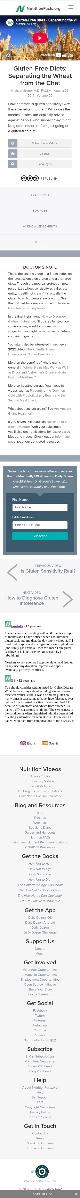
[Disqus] (40, 670)
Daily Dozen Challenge (40, 932)
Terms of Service (40, 1117)
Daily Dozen (40, 927)
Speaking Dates (40, 827)
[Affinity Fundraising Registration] (42, 1171)
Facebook (40, 1010)
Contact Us (40, 1133)
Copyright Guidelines (40, 1107)
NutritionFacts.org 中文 (40, 1040)
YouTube (40, 1030)
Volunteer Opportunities (40, 969)
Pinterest (40, 1020)
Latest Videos (40, 786)
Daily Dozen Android (40, 922)
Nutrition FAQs (40, 837)
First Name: (21, 499)
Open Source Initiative (40, 984)
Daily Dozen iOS (40, 917)
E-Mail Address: (24, 517)
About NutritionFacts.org (40, 1087)
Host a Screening (40, 994)
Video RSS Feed (40, 1066)
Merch (40, 953)
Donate (40, 948)
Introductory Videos (40, 781)
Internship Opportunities (40, 974)
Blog (40, 812)
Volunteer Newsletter (40, 1061)
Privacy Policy (40, 1112)
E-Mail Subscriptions (40, 1056)
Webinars (40, 822)
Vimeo (40, 1035)
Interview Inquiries (40, 1148)
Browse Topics (40, 776)
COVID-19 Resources (40, 847)
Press (40, 1138)
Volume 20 (45, 95)
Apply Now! (54, 1189)
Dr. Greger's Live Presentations (40, 791)
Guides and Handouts (40, 832)
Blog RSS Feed (40, 1071)
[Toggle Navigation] (71, 7)
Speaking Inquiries (40, 1143)
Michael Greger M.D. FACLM (31, 90)
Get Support (40, 1097)
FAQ (40, 1102)
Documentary (40, 796)
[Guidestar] (32, 1171)
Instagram (40, 1025)
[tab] (40, 195)
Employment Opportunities (40, 979)
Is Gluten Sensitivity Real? (26, 308)
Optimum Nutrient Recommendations (40, 842)
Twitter (40, 1015)
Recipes (40, 817)
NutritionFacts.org (43, 8)
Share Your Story (40, 989)
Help (40, 1092)
